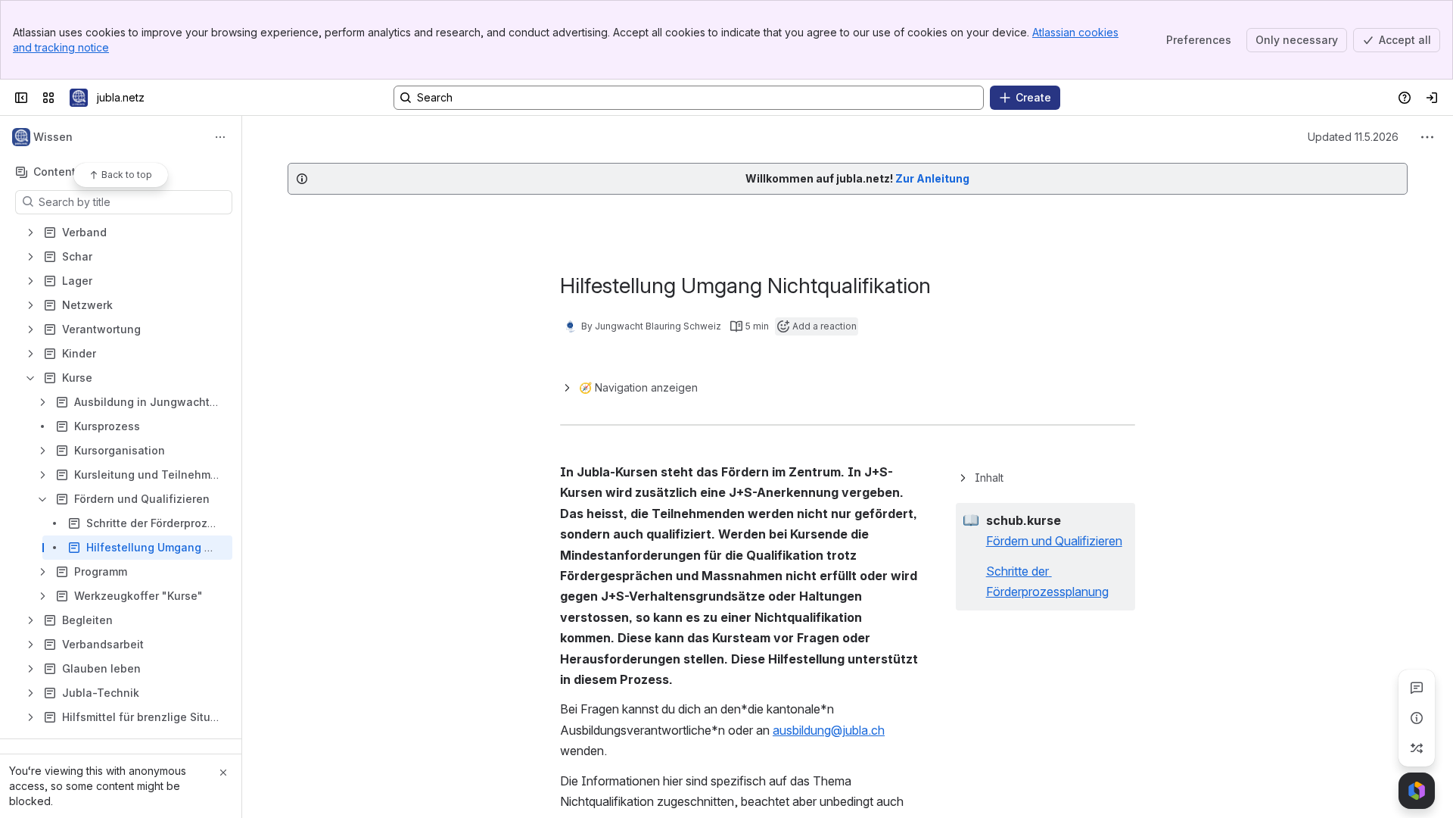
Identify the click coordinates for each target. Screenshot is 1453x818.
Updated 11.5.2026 (1353, 136)
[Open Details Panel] (1417, 718)
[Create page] (1417, 748)
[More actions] (220, 137)
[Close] (223, 772)
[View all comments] (1417, 688)
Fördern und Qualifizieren (1054, 540)
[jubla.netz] (79, 98)
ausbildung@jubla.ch (829, 730)
